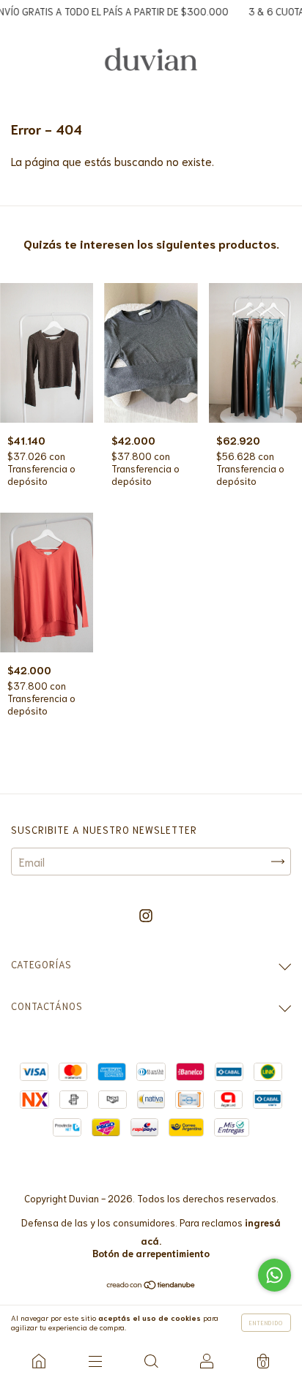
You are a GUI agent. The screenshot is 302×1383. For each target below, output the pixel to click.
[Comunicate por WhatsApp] (274, 1275)
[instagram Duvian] (146, 915)
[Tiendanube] (151, 1284)
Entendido (266, 1323)
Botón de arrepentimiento (151, 1253)
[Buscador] (151, 1361)
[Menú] (94, 1361)
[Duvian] (39, 1361)
